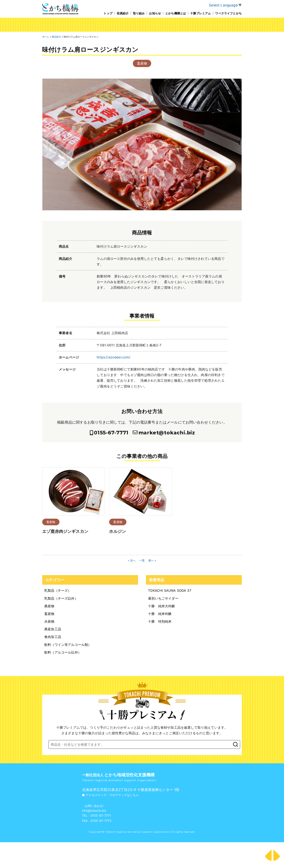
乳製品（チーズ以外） (61, 598)
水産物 (49, 621)
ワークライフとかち (228, 13)
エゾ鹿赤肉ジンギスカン (65, 531)
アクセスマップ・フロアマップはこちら (112, 795)
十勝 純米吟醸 (160, 614)
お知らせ (155, 13)
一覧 (142, 560)
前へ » (152, 560)
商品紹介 (56, 36)
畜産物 (142, 63)
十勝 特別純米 (160, 621)
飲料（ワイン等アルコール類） (67, 645)
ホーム (45, 36)
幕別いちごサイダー (163, 598)
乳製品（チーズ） (57, 590)
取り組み (139, 13)
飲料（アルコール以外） (62, 652)
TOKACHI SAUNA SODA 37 (169, 590)
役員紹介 (123, 13)
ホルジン (117, 531)
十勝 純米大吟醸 (161, 606)
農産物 (49, 606)
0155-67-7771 (111, 433)
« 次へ (132, 560)
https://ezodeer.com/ (113, 357)
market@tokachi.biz (166, 433)
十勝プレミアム (200, 13)
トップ (108, 13)
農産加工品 (52, 629)
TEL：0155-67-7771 (96, 815)
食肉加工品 (52, 637)
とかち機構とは (175, 13)
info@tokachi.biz (94, 810)
